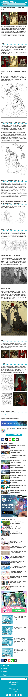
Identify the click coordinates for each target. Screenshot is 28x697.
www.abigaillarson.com (6, 414)
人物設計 (22, 35)
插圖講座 (5, 668)
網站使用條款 (14, 684)
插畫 (4, 35)
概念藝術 (15, 35)
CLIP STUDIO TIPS (14, 689)
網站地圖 (14, 686)
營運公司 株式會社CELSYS (14, 688)
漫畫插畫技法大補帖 (14, 682)
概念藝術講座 (6, 675)
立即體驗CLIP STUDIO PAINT (14, 434)
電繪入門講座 (6, 665)
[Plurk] (10, 440)
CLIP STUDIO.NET (14, 691)
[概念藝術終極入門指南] (14, 425)
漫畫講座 (5, 672)
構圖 (9, 35)
